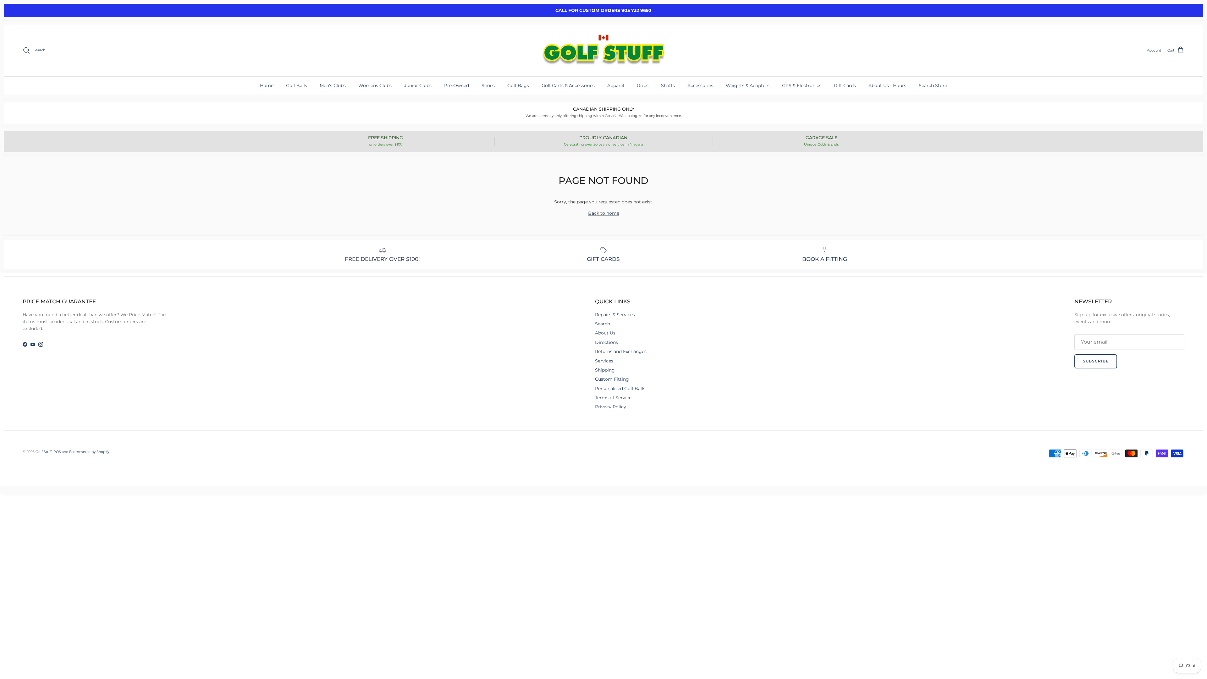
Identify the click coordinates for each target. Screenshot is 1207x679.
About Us (605, 333)
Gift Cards (845, 85)
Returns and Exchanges (621, 351)
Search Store (933, 85)
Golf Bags (518, 85)
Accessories (700, 85)
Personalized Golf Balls (620, 388)
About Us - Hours (887, 85)
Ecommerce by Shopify (89, 452)
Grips (642, 85)
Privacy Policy (610, 407)
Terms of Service (613, 397)
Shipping (605, 370)
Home (266, 85)
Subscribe (1096, 361)
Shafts (668, 85)
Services (604, 361)
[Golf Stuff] (603, 50)
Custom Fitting (612, 379)
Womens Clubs (375, 85)
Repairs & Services (615, 314)
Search (602, 324)
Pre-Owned (456, 85)
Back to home (603, 213)
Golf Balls (296, 85)
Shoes (488, 85)
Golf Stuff (44, 452)
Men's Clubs (333, 85)
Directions (606, 342)
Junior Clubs (418, 85)
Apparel (615, 85)
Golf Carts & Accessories (568, 85)
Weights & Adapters (747, 85)
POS (57, 452)
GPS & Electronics (801, 85)
